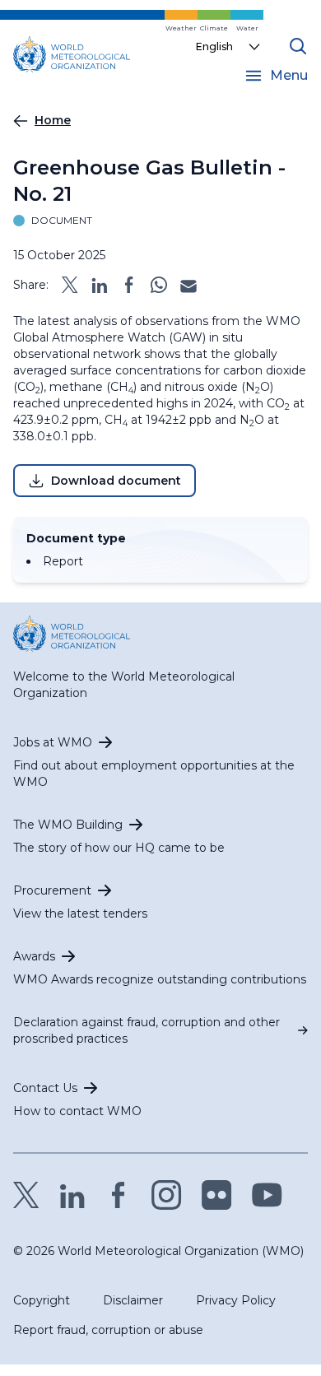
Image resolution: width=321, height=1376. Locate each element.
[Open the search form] (298, 46)
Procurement (52, 890)
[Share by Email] (188, 285)
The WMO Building (68, 824)
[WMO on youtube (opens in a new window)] (267, 1195)
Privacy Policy (236, 1300)
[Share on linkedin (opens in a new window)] (99, 285)
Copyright (41, 1300)
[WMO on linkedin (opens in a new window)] (72, 1195)
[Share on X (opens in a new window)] (70, 285)
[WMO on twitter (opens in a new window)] (26, 1195)
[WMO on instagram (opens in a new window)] (166, 1195)
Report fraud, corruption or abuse (108, 1330)
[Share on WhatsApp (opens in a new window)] (159, 285)
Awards (34, 956)
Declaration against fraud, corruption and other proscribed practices (146, 1030)
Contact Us (45, 1088)
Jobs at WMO (52, 742)
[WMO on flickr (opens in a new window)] (217, 1195)
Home (53, 120)
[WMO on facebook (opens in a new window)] (118, 1195)
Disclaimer (133, 1300)
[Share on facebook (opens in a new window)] (129, 285)
